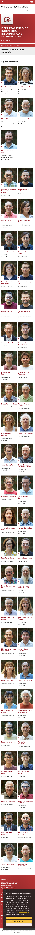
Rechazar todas (18, 921)
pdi (18, 45)
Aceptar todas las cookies (19, 918)
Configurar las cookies (19, 925)
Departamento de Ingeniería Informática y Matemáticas (14, 32)
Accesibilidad (17, 933)
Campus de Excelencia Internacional (16, 11)
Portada (3, 45)
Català (2, 40)
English (8, 40)
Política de (27, 931)
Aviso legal (19, 931)
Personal (12, 45)
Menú (29, 2)
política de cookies (23, 912)
